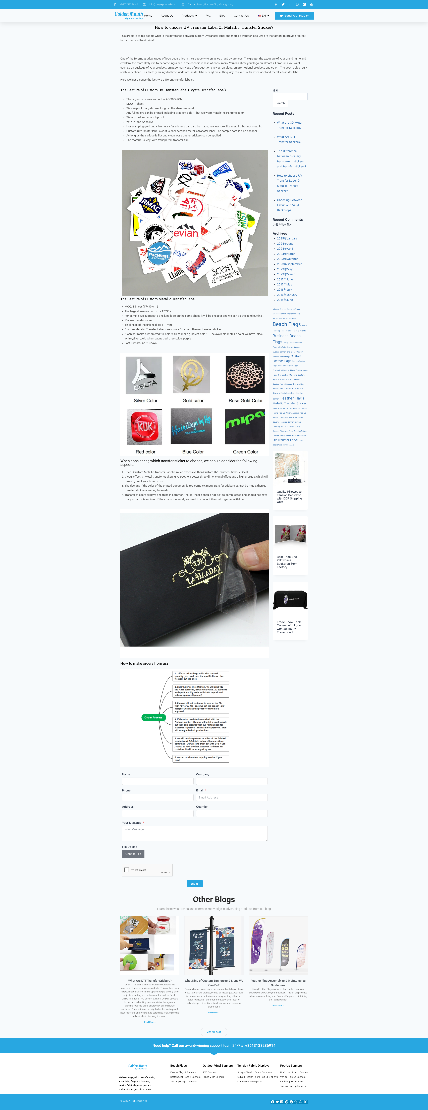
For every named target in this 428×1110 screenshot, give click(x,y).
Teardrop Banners (280, 426)
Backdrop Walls (289, 318)
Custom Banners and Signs (284, 352)
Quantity (202, 806)
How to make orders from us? (144, 663)
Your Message (131, 822)
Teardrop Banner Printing (290, 422)
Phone (126, 790)
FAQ (208, 15)
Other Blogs (214, 899)
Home (148, 15)
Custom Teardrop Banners (289, 379)
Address (128, 806)
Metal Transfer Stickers (282, 408)
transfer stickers (299, 436)
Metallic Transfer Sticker (289, 403)
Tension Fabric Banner (282, 436)
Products (188, 15)
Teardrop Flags (286, 431)
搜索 (275, 90)
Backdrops (277, 318)
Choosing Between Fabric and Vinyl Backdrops (289, 205)
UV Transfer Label (285, 440)
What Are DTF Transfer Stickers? (150, 980)
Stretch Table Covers (288, 417)
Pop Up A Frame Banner (289, 413)
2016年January (287, 294)
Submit (194, 883)
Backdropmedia (293, 314)
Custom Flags (292, 366)
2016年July (284, 289)
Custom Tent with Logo (282, 384)
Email (199, 790)
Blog (222, 15)
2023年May (285, 269)
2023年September (289, 264)
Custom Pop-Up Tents (287, 375)
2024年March (286, 254)
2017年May (284, 284)
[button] (273, 1102)
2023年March (286, 274)
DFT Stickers (285, 388)
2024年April (285, 248)
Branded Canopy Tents (296, 331)
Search (280, 103)
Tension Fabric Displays (253, 1065)
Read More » (149, 1022)
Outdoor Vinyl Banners (218, 1065)
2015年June (285, 299)
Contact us (241, 15)
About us (167, 15)
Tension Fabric (300, 431)
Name (126, 774)
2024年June (285, 243)
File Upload (129, 846)
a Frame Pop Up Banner (283, 309)
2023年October (287, 259)
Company (202, 774)
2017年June (285, 279)
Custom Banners (293, 347)
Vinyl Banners (288, 445)
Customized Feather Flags (284, 370)
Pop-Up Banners (291, 1065)
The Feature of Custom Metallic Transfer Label (157, 299)
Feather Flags (292, 398)
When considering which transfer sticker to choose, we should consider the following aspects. (188, 463)
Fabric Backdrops (288, 393)
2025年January (287, 238)
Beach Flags (287, 324)
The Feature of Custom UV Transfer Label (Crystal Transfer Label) (173, 90)
